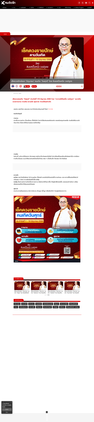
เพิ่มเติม (3, 406)
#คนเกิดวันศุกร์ (47, 307)
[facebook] (79, 3)
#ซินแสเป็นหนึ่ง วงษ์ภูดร (73, 307)
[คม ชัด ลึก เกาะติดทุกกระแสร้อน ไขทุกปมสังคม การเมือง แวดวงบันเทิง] (47, 3)
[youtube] (86, 3)
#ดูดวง (56, 304)
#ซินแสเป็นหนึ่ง (73, 304)
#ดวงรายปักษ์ (64, 304)
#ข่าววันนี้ (24, 304)
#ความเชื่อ (31, 307)
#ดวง (15, 307)
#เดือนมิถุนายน (23, 307)
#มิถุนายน (39, 307)
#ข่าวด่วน (31, 304)
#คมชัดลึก (38, 304)
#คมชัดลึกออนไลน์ (47, 304)
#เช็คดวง (62, 307)
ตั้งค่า (7, 412)
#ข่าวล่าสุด (17, 304)
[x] (82, 3)
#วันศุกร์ (55, 307)
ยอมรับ (6, 409)
